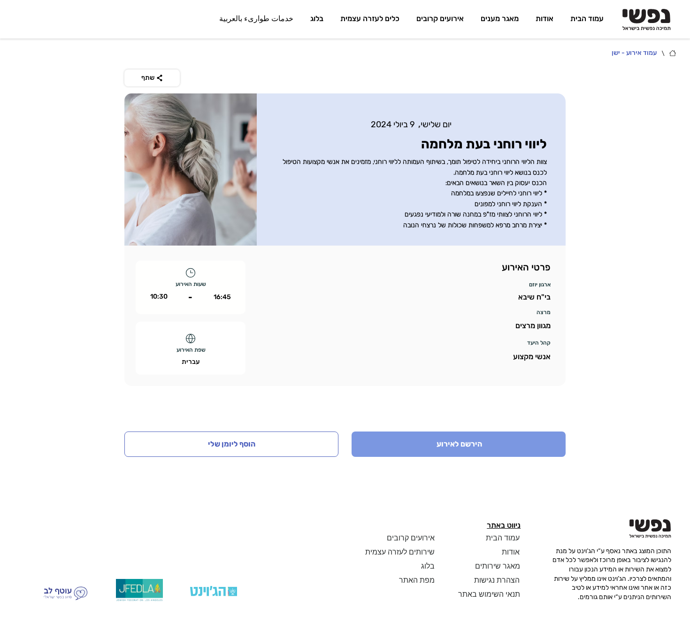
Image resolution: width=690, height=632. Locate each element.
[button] (231, 444)
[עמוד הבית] (673, 53)
